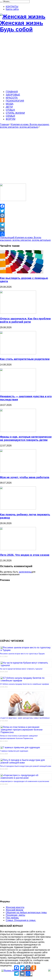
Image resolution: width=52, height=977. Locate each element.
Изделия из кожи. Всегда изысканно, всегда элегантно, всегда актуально (25, 125)
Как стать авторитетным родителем (25, 359)
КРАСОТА (12, 97)
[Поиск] (1, 2)
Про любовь (12, 917)
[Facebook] (26, 206)
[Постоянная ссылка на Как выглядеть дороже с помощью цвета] (21, 272)
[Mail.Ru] (26, 215)
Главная (4, 124)
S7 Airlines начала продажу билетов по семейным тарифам (24, 684)
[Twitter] (26, 210)
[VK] (26, 229)
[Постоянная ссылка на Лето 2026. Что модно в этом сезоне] (18, 549)
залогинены (25, 572)
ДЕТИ (9, 106)
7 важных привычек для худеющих (14, 751)
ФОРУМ (10, 119)
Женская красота (15, 907)
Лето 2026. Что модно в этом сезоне (24, 554)
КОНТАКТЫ (12, 6)
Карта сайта (12, 9)
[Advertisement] (26, 61)
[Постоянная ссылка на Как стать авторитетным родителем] (18, 353)
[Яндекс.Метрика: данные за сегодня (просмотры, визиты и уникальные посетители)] (11, 970)
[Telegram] (26, 224)
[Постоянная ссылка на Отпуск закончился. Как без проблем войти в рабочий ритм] (18, 313)
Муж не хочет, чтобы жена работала (24, 477)
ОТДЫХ (10, 109)
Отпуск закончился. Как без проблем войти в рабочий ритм (25, 320)
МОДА (9, 103)
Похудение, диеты (15, 915)
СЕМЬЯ (10, 116)
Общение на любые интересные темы (26, 912)
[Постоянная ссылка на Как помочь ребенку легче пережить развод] (18, 509)
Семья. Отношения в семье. (21, 920)
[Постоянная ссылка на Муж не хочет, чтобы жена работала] (18, 471)
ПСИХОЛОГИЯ (15, 100)
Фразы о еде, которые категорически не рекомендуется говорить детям (26, 438)
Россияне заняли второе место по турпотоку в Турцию (22, 654)
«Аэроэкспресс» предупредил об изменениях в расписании (24, 781)
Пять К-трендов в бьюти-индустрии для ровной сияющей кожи (25, 766)
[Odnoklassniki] (26, 220)
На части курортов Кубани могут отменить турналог (21, 669)
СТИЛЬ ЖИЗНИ (15, 112)
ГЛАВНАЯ (12, 91)
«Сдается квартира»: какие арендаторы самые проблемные (25, 718)
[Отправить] (26, 234)
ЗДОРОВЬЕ (13, 94)
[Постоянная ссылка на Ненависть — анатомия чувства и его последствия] (18, 390)
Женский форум (14, 910)
